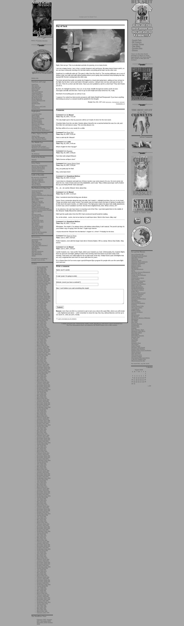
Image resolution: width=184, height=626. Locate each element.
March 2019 (40, 398)
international (115, 102)
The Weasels (36, 183)
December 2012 (42, 509)
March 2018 (40, 416)
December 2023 (42, 314)
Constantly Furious (38, 118)
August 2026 (41, 267)
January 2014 (41, 490)
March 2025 (40, 292)
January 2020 (41, 383)
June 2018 (40, 411)
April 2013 (40, 503)
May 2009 (40, 572)
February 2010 (41, 559)
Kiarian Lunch (36, 214)
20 (141, 379)
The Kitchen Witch (38, 216)
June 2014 (40, 482)
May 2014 (40, 484)
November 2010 (42, 546)
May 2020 (40, 377)
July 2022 (40, 339)
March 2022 (40, 345)
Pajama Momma (136, 324)
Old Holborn (36, 125)
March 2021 (40, 363)
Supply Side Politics (138, 349)
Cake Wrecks (36, 242)
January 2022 (41, 348)
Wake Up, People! (37, 233)
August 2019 (41, 391)
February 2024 (41, 311)
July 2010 (40, 552)
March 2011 (40, 540)
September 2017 (42, 425)
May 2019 (40, 395)
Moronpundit (135, 315)
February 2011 (41, 541)
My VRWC (134, 321)
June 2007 (40, 606)
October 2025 (41, 281)
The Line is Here (37, 96)
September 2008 (42, 584)
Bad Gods (35, 241)
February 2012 (41, 524)
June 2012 (40, 518)
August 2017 (41, 426)
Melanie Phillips (37, 122)
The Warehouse (37, 254)
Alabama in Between (138, 263)
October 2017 (41, 423)
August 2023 (41, 320)
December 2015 (42, 456)
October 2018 (41, 405)
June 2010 (40, 553)
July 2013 (40, 499)
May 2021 (40, 360)
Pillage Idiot (135, 327)
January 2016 (41, 454)
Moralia (133, 313)
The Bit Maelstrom (137, 269)
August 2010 (41, 550)
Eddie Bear (135, 291)
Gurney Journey (37, 170)
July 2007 (40, 605)
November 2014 (42, 475)
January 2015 (41, 472)
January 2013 (41, 507)
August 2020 (41, 373)
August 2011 (41, 533)
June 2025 (40, 287)
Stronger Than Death (138, 347)
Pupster (134, 328)
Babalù (34, 159)
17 (134, 379)
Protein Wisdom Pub (38, 100)
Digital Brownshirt (137, 287)
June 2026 (40, 270)
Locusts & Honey (137, 312)
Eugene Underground (138, 293)
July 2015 (40, 463)
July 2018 (40, 410)
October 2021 (41, 352)
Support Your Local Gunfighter (141, 350)
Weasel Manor (36, 185)
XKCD (34, 255)
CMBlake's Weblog (38, 202)
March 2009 (40, 575)
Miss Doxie (35, 219)
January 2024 (41, 312)
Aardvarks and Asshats (139, 256)
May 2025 (40, 289)
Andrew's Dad (135, 264)
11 (136, 377)
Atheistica (134, 259)
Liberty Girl (35, 217)
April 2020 (40, 379)
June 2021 (40, 358)
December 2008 (42, 580)
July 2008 (40, 587)
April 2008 (40, 592)
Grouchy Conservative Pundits (42, 210)
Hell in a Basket (37, 211)
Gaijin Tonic (36, 136)
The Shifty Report (37, 226)
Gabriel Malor (135, 297)
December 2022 (42, 332)
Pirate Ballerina (37, 99)
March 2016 (40, 451)
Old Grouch (35, 223)
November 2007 (42, 599)
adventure (108, 102)
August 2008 (41, 586)
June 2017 (40, 429)
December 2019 (42, 385)
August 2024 (41, 302)
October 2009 (41, 565)
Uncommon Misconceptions (140, 358)
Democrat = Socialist (138, 281)
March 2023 (40, 327)
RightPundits (36, 103)
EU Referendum (37, 121)
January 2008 (41, 596)
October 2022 (41, 335)
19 (139, 379)
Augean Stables (37, 193)
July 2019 (40, 392)
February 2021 (41, 364)
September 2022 (42, 336)
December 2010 (42, 544)
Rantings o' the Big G (138, 331)
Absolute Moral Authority (139, 261)
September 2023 (42, 318)
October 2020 (41, 370)
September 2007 (42, 602)
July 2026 (40, 268)
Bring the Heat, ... (137, 273)
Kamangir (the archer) (39, 146)
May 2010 (40, 555)
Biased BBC (36, 117)
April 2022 (40, 343)
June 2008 (40, 589)
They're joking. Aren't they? (41, 130)
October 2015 (41, 459)
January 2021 (41, 366)
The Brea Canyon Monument (140, 272)
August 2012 (41, 515)
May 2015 (40, 466)
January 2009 (41, 578)
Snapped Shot (136, 343)
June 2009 (40, 571)
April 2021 (40, 361)
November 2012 (42, 510)
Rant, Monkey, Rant (137, 329)
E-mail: (58, 276)
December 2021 (42, 349)
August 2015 (41, 462)
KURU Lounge (135, 310)
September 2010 (42, 549)
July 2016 (40, 445)
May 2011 (40, 537)
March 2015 (40, 469)
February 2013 (41, 506)
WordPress (97, 323)
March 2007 (40, 611)
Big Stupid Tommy (38, 198)
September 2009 (42, 567)
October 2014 (41, 476)
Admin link (34, 78)
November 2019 (42, 386)
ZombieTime (36, 108)
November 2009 (42, 564)
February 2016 (41, 453)
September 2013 (42, 496)
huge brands (135, 57)
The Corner (35, 86)
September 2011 (42, 531)
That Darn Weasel (37, 180)
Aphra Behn (35, 115)
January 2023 (41, 330)
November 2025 (42, 280)
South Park (136, 40)
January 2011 (41, 543)
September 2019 (42, 389)
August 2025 (41, 284)
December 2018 (42, 403)
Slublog (133, 341)
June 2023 (40, 323)
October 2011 (41, 530)
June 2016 (40, 447)
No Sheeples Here (38, 221)
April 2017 (40, 432)
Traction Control (136, 356)
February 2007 (41, 612)
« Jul (149, 385)
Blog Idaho (35, 199)
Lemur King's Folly (137, 306)
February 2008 (41, 595)
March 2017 (40, 434)
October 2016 (41, 441)
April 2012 (40, 521)
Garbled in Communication (40, 208)
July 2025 (40, 286)
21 (143, 379)
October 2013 (41, 494)
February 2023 (41, 329)
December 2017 (42, 420)
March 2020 (40, 380)
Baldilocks (134, 267)
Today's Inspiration (38, 171)
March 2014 (40, 487)
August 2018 (41, 408)
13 (141, 377)
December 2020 (42, 367)
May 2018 (40, 413)
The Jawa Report (37, 91)
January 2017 (41, 437)
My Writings (35, 153)
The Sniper (135, 344)
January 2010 (41, 561)
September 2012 (42, 513)
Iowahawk (35, 90)
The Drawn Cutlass (137, 290)
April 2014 (40, 485)
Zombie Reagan (42, 40)
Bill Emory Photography (39, 165)
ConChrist (134, 276)
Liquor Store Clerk (73, 163)
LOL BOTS (35, 247)
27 (141, 381)
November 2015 (42, 457)
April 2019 (40, 397)
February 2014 (41, 488)
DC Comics (136, 42)
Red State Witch (136, 332)
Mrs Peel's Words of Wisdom (140, 318)
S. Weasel (134, 338)
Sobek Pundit (135, 346)
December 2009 (42, 562)
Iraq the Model (36, 145)
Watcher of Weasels (38, 182)
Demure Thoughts (137, 282)
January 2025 (41, 295)
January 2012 (41, 525)
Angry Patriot (36, 192)
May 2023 (40, 324)
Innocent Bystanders (138, 303)
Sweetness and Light (39, 106)
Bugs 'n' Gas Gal (37, 201)
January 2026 (41, 277)
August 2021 (41, 355)
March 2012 (40, 522)
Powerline (35, 102)
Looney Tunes (138, 44)
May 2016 (40, 448)
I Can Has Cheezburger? (40, 245)
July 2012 (40, 516)
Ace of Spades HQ (137, 254)
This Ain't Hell (135, 353)
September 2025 (42, 283)
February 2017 (41, 435)
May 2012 (40, 519)
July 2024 (40, 304)
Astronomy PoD (37, 239)
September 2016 (42, 442)
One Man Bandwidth (38, 137)
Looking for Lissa (37, 220)
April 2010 (40, 556)
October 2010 (41, 547)
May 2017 (40, 431)
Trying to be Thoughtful (39, 232)
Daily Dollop (135, 279)
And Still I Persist (137, 257)
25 (136, 381)
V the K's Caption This (138, 359)
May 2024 (40, 306)
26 (139, 381)
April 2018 (40, 414)
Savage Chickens (37, 251)
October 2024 (41, 299)
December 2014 (42, 473)
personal (122, 102)
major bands (147, 57)
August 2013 (41, 497)
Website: (59, 282)
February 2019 (41, 400)
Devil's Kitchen (37, 119)
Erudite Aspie (36, 205)
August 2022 (41, 338)
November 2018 (42, 404)
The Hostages (135, 301)
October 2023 (41, 317)
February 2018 (41, 417)
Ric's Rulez (35, 224)
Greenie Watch (36, 127)
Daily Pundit (36, 88)
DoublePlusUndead (137, 288)
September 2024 (42, 301)
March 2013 (40, 505)
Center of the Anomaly (138, 275)
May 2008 (40, 590)
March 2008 (40, 593)
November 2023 (42, 315)
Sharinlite (134, 340)
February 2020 (41, 382)
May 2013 (40, 502)
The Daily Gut (36, 87)
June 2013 (40, 500)
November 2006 (42, 622)
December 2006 (45, 621)
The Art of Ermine (37, 179)
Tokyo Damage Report (39, 139)
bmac (133, 270)
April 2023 (40, 326)
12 (139, 377)
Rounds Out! (135, 337)
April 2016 (40, 450)
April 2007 (40, 609)
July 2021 (40, 357)
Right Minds (135, 334)
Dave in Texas (72, 236)
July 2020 (40, 374)
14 (143, 377)
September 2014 (42, 478)
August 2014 (41, 479)
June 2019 (40, 394)
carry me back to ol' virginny (67, 319)
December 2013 (42, 491)
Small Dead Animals (38, 128)
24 (134, 381)
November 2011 (42, 528)
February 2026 (41, 275)
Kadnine (134, 304)
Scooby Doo (137, 48)
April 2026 (40, 273)
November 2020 (42, 369)
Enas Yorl (70, 132)
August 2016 (41, 444)
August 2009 (41, 568)
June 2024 (40, 305)
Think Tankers (136, 352)
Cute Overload (36, 244)
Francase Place (136, 295)
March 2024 (40, 309)
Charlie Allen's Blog (38, 167)
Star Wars (136, 46)
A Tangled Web (36, 114)
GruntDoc (134, 300)
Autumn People (136, 260)
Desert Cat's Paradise (138, 284)
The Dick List (36, 204)
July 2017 (40, 428)
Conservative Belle (137, 278)
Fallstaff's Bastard (137, 294)
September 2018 (42, 407)
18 (136, 379)
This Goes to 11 (136, 355)
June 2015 (40, 465)
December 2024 (42, 296)
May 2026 (40, 271)
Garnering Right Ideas (138, 298)
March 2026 (40, 274)
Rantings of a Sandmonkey (40, 148)
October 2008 (41, 583)
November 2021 (42, 351)
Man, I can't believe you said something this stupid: (72, 288)
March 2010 (40, 558)
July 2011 (40, 534)
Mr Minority (135, 316)
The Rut (34, 250)
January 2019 (41, 401)
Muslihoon (134, 319)
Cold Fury (35, 84)
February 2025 (41, 293)
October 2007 (41, 601)
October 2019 (41, 388)
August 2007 (41, 604)
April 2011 (40, 538)
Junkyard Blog (36, 93)
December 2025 (42, 278)
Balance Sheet (136, 266)
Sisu (33, 105)
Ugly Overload (36, 252)
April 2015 (40, 468)
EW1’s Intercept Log (38, 207)
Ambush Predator (37, 190)
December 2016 (42, 438)
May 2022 (40, 342)
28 (143, 381)
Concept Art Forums (38, 168)
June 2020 (40, 376)
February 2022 (41, 346)
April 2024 (40, 308)
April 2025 (40, 290)
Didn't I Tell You (136, 285)
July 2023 (40, 321)
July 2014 (40, 481)
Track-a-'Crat (36, 230)
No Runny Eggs (37, 97)
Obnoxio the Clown (38, 124)
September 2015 (42, 460)
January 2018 (41, 419)
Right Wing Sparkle (137, 335)
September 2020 (42, 372)
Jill (33, 213)
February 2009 (41, 577)
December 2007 (42, 598)
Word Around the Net (138, 360)
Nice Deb (134, 322)
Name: (58, 270)
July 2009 (40, 570)
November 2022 (42, 333)
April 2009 (40, 574)
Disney (135, 50)
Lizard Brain (135, 309)
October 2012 (41, 512)
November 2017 (42, 422)
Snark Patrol (36, 229)
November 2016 (42, 439)
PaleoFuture (36, 248)
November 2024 (42, 298)
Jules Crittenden (37, 94)
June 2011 (40, 536)
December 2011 (42, 527)
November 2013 (42, 493)
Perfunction (135, 325)
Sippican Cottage (37, 227)
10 (134, 377)
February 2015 (41, 471)
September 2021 (42, 354)
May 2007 (40, 608)
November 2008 (42, 581)
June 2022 (40, 340)
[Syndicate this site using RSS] (148, 223)
